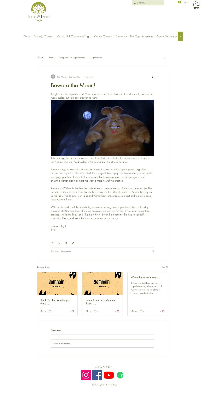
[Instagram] (86, 375)
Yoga (51, 57)
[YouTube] (109, 375)
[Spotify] (120, 375)
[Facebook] (97, 375)
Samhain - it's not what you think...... (55, 301)
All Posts (40, 57)
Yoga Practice (96, 57)
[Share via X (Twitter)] (59, 242)
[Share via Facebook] (52, 242)
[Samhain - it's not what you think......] (57, 283)
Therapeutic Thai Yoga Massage (72, 57)
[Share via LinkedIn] (66, 242)
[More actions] (152, 76)
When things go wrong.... (145, 277)
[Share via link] (72, 242)
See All (165, 267)
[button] (197, 5)
